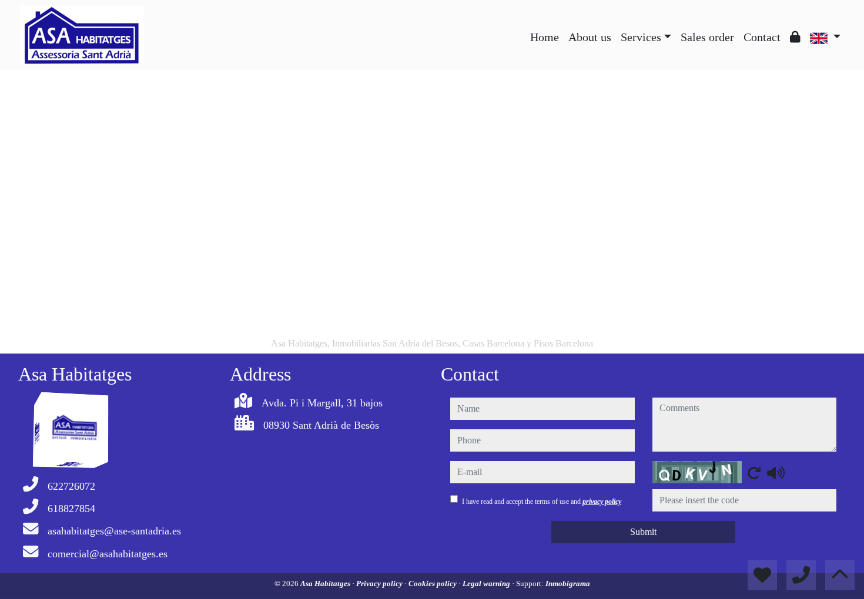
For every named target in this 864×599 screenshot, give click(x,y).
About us (589, 37)
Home (544, 37)
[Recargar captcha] (754, 472)
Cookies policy (433, 583)
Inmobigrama (567, 583)
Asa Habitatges (326, 583)
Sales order (707, 37)
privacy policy (601, 501)
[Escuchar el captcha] (775, 472)
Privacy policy (380, 583)
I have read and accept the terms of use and (541, 501)
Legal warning (487, 583)
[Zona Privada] (795, 37)
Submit (643, 532)
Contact (762, 37)
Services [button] (641, 37)
